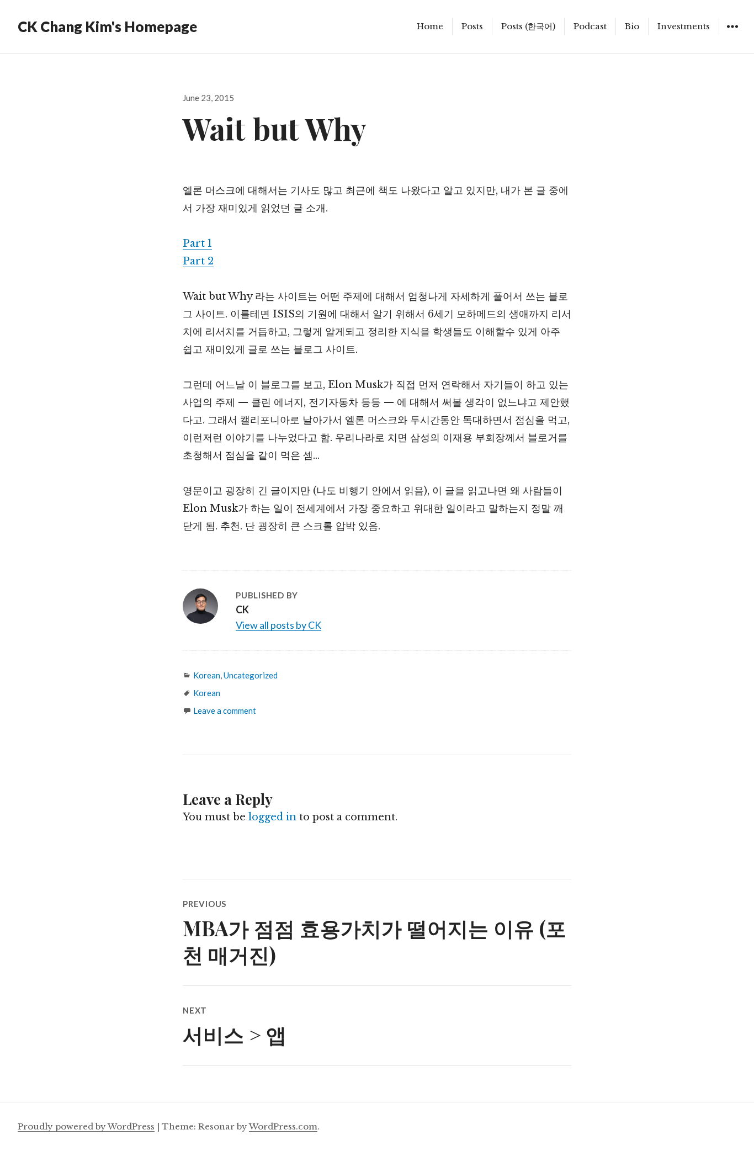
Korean (206, 675)
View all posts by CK (278, 625)
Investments (683, 26)
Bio (632, 26)
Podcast (590, 26)
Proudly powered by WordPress (86, 1126)
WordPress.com (283, 1126)
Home (430, 26)
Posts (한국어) (528, 26)
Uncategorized (251, 675)
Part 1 (197, 243)
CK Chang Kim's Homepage (107, 26)
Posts (472, 26)
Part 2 (198, 261)
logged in (272, 817)
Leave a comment (224, 710)
